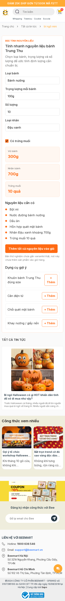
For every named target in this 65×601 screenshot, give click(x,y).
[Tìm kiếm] (17, 11)
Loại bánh (12, 73)
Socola (46, 18)
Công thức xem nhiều (20, 421)
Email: (25, 549)
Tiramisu (28, 18)
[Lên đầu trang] (58, 596)
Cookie (37, 18)
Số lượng (11, 104)
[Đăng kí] (54, 518)
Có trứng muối (20, 141)
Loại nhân (12, 120)
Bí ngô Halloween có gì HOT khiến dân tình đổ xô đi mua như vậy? (31, 396)
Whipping (17, 18)
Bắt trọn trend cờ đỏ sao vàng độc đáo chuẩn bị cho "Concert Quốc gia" (47, 453)
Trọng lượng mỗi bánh (20, 89)
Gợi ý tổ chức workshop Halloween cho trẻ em (16, 453)
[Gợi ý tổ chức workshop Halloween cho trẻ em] (16, 437)
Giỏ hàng (62, 9)
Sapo (44, 587)
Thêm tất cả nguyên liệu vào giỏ (31, 248)
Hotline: (21, 543)
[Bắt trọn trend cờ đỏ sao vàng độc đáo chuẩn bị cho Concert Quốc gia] (48, 437)
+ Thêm (51, 280)
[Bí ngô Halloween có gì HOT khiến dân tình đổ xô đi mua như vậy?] (32, 370)
